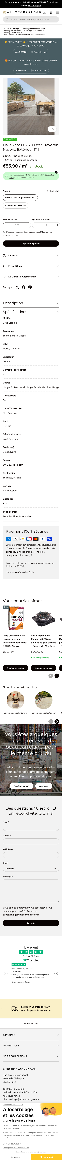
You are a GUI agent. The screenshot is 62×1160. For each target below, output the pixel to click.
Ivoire (13, 451)
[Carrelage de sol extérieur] (43, 700)
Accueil (6, 28)
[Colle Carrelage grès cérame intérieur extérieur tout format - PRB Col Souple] (15, 618)
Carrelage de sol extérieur (44, 713)
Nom (5, 822)
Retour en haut (31, 1023)
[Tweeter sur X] (17, 287)
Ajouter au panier (31, 243)
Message (7, 876)
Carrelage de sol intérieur (15, 713)
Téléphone (8, 849)
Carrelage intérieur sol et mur (33, 28)
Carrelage (15, 28)
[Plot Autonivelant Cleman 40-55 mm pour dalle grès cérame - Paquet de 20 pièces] (43, 618)
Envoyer (31, 923)
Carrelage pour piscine (33, 31)
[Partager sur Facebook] (23, 287)
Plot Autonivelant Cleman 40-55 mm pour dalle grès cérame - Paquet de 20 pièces (43, 640)
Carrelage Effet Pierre (11, 33)
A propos (43, 786)
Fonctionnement (21, 786)
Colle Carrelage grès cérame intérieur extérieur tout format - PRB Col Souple (15, 640)
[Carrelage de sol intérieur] (15, 700)
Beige (6, 451)
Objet (5, 863)
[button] (51, 12)
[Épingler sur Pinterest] (30, 287)
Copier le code (40, 52)
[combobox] (31, 19)
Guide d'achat (52, 191)
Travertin (15, 348)
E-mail (6, 835)
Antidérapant (10, 490)
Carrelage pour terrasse (12, 31)
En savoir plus (34, 5)
